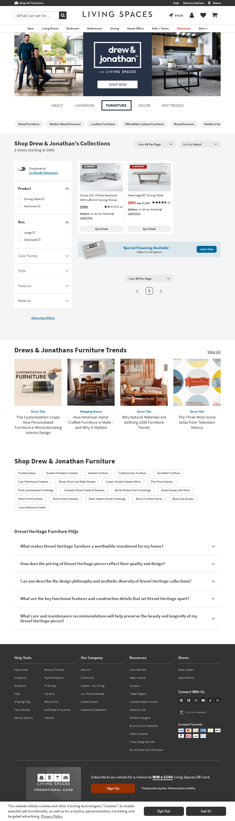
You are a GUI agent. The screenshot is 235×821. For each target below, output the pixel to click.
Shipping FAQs (22, 702)
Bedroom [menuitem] (72, 28)
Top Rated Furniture (168, 473)
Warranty (49, 694)
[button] (113, 207)
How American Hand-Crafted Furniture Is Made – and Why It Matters (91, 422)
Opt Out (163, 811)
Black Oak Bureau (183, 499)
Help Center (21, 670)
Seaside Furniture (98, 473)
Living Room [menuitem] (50, 28)
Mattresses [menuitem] (94, 28)
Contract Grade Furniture (144, 702)
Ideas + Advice (137, 678)
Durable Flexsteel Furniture (62, 473)
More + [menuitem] (203, 28)
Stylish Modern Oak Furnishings (133, 490)
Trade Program (138, 694)
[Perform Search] (62, 15)
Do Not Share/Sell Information (146, 750)
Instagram (196, 700)
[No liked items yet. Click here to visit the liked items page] (203, 15)
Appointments (186, 678)
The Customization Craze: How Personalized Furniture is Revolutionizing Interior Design (38, 425)
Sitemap (49, 718)
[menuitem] (215, 15)
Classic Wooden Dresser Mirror (123, 481)
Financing (49, 686)
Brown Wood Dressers (65, 499)
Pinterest (181, 700)
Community (87, 678)
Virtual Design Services (142, 742)
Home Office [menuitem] (135, 28)
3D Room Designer (140, 718)
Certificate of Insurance (57, 710)
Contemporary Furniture (132, 473)
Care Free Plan (138, 670)
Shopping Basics (91, 411)
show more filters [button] (43, 318)
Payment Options (54, 678)
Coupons (135, 686)
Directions (20, 686)
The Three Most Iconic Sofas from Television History (197, 422)
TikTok (210, 700)
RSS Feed (218, 700)
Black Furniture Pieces (149, 499)
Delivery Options (193, 3)
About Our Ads (138, 710)
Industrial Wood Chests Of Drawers (84, 490)
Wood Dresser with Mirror (175, 490)
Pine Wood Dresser (162, 481)
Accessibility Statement (94, 710)
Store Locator (185, 670)
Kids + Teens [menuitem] (160, 28)
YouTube (203, 700)
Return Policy (51, 702)
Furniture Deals (27, 473)
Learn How (86, 218)
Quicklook (101, 229)
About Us (86, 670)
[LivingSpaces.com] (117, 14)
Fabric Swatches (139, 734)
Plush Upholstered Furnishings (35, 490)
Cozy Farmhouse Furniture (33, 481)
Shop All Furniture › (31, 3)
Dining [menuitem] (114, 28)
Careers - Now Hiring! (93, 686)
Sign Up (113, 788)
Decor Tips (38, 411)
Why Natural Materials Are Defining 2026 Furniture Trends (144, 422)
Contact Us (20, 678)
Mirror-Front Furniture (30, 499)
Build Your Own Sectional (144, 726)
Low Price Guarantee (92, 694)
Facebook (189, 700)
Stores (217, 3)
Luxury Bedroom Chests (32, 507)
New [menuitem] (31, 28)
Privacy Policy (51, 816)
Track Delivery (22, 710)
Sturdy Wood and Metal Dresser (77, 481)
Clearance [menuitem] (184, 28)
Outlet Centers (89, 702)
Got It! (206, 811)
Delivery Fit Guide (54, 670)
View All (214, 351)
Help (176, 3)
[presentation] (155, 144)
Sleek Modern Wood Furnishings (107, 499)
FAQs (17, 694)
